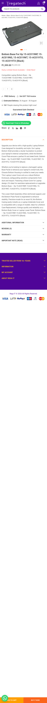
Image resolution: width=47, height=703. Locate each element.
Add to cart (12, 700)
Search (42, 9)
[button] (5, 698)
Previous (4, 33)
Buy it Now (35, 700)
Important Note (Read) (12, 241)
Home (3, 15)
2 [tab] (24, 49)
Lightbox (41, 43)
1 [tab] (21, 49)
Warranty (6, 235)
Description (7, 140)
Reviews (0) (7, 229)
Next (43, 33)
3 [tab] (26, 49)
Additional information (13, 223)
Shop (8, 15)
